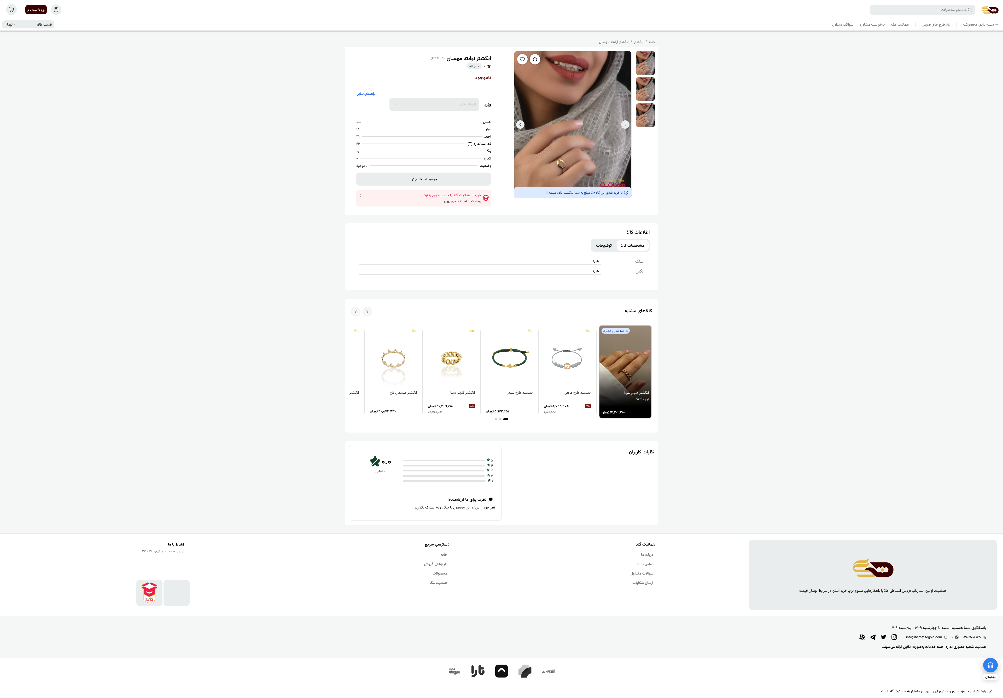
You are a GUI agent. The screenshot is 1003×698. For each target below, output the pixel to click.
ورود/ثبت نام (36, 9)
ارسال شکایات (642, 583)
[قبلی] (520, 124)
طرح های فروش (933, 24)
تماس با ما (645, 564)
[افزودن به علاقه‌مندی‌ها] (522, 59)
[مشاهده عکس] (645, 63)
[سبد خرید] (11, 9)
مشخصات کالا (633, 245)
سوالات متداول (842, 24)
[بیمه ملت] (454, 671)
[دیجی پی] (501, 671)
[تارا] (478, 671)
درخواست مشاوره (872, 24)
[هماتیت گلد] (990, 9)
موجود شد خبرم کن (424, 179)
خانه (652, 42)
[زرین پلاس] (525, 671)
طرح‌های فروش (435, 564)
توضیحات (604, 245)
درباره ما (647, 554)
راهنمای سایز (366, 94)
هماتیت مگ (900, 24)
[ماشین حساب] (56, 9)
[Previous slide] (367, 311)
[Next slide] (355, 311)
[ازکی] (548, 671)
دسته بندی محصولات (978, 24)
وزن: (487, 104)
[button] (505, 419)
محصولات (440, 573)
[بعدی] (625, 124)
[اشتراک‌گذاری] (535, 59)
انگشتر (638, 42)
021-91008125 (972, 637)
